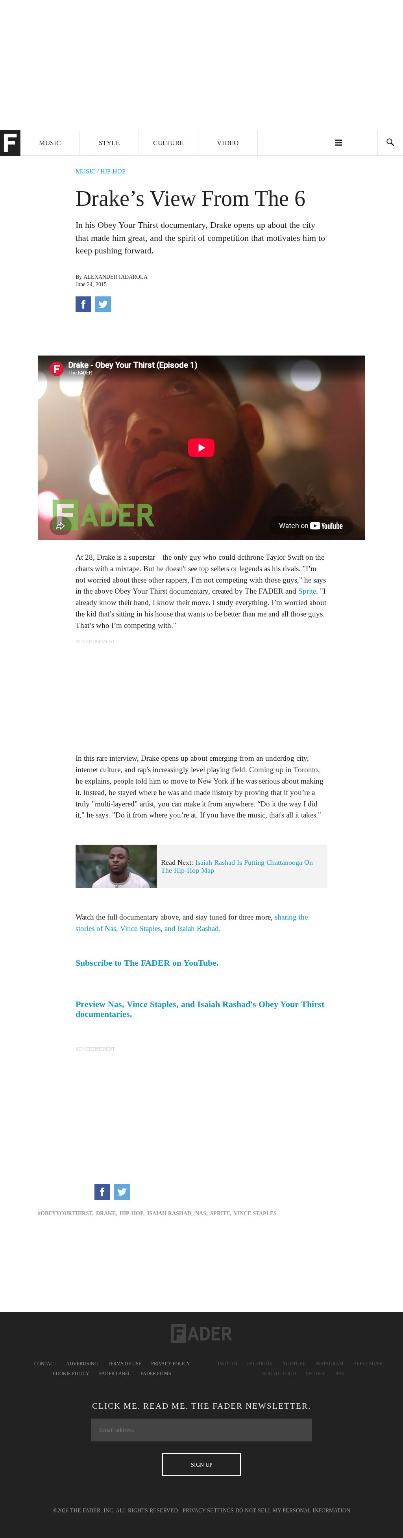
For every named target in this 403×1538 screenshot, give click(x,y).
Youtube (294, 1364)
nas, (201, 1213)
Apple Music (369, 1364)
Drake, (106, 1213)
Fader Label (115, 1373)
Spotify (315, 1373)
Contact (45, 1364)
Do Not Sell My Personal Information (292, 1511)
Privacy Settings (208, 1511)
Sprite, (220, 1213)
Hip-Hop (113, 171)
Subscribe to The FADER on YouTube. (147, 963)
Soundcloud (279, 1373)
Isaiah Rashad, (170, 1213)
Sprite (307, 591)
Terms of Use (124, 1364)
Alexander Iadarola (115, 277)
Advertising (82, 1364)
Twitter (227, 1364)
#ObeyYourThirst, (66, 1213)
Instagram (329, 1364)
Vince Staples (255, 1213)
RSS (339, 1373)
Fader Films (155, 1373)
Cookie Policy (71, 1373)
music (86, 171)
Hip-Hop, (132, 1213)
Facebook (260, 1364)
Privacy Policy (170, 1364)
